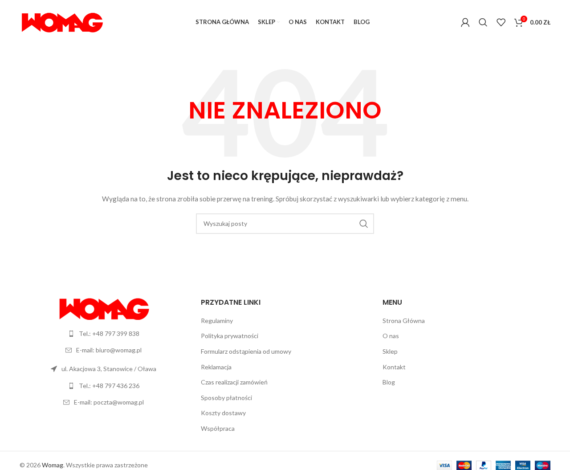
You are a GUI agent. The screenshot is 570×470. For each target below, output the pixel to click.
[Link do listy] (103, 334)
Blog (389, 382)
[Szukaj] (483, 22)
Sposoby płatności (226, 397)
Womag (52, 465)
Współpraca (218, 428)
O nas (391, 335)
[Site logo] (62, 21)
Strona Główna (404, 320)
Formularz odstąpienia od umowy (246, 351)
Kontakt (394, 367)
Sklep (390, 351)
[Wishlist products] (501, 22)
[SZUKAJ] (364, 223)
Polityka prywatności (229, 335)
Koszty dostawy (223, 413)
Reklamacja (216, 367)
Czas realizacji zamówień (234, 382)
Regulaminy (217, 320)
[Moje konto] (465, 22)
